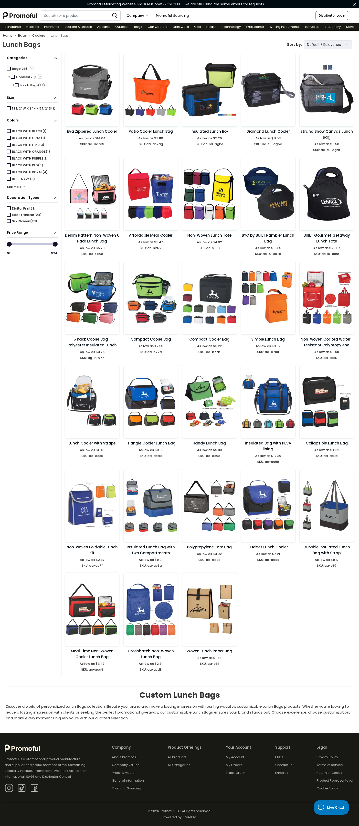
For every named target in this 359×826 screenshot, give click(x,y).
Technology (231, 26)
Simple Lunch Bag (268, 339)
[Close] (355, 4)
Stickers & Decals (78, 26)
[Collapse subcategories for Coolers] (40, 76)
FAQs (279, 757)
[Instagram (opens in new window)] (9, 787)
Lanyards (312, 26)
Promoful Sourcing (172, 15)
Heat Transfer (27, 214)
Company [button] (136, 15)
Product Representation (335, 780)
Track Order (235, 772)
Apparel (103, 26)
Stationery (333, 26)
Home (7, 35)
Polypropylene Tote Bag (209, 547)
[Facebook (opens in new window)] (34, 787)
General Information (128, 780)
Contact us (283, 765)
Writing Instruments (284, 26)
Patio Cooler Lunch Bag (151, 131)
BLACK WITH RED (27, 165)
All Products (177, 757)
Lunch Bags (32, 85)
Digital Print (24, 208)
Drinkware (181, 26)
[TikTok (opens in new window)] (21, 787)
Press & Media (123, 772)
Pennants (51, 26)
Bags (138, 26)
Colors (13, 120)
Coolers (38, 35)
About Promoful (124, 757)
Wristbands (255, 26)
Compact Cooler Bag (151, 339)
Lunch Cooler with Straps (92, 443)
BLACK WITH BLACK (29, 131)
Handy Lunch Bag (209, 443)
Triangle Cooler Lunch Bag (151, 443)
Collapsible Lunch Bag (327, 443)
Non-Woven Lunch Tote (209, 235)
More (350, 26)
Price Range (17, 232)
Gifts (197, 26)
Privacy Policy (327, 757)
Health (211, 26)
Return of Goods (329, 772)
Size (10, 97)
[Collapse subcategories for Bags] (31, 68)
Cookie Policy (327, 788)
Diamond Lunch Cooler (268, 131)
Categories (17, 57)
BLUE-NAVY (23, 179)
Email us (281, 772)
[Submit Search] (114, 15)
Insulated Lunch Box (209, 131)
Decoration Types (23, 197)
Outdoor (122, 26)
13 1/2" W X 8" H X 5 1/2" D (33, 108)
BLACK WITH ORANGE (31, 151)
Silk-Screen (24, 221)
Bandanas (13, 26)
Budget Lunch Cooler (268, 547)
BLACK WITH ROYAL (30, 172)
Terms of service (330, 765)
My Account (235, 757)
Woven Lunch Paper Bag (209, 651)
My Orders (234, 765)
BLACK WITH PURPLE (30, 158)
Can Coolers (158, 26)
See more (14, 187)
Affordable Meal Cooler (151, 235)
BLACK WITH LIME (28, 144)
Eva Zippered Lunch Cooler (92, 131)
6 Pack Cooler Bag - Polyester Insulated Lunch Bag (92, 345)
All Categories (179, 765)
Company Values (125, 765)
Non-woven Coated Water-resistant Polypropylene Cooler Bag (327, 345)
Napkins (32, 26)
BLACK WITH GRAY (28, 138)
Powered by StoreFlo (179, 817)
